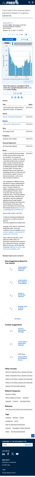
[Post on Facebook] (15, 97)
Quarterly (8, 428)
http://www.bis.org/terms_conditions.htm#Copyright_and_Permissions (14, 232)
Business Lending (11, 394)
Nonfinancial (9, 421)
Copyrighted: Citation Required (21, 428)
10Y (17, 34)
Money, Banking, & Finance (13, 398)
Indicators (25, 398)
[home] (10, 2)
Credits (22, 418)
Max (22, 34)
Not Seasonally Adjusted (18, 432)
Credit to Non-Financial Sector (11, 124)
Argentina (8, 401)
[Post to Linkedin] (22, 97)
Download (24, 39)
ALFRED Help (6, 465)
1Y (8, 34)
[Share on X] (12, 97)
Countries (15, 401)
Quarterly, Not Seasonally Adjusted (15, 386)
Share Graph (16, 93)
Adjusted (15, 418)
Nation (7, 432)
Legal (3, 469)
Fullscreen (27, 82)
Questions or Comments (9, 462)
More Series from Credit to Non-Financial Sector (19, 409)
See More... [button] (18, 319)
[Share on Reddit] (18, 97)
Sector (16, 421)
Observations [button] (7, 23)
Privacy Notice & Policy (9, 473)
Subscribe (28, 445)
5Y (12, 34)
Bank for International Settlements (12, 117)
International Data (25, 401)
